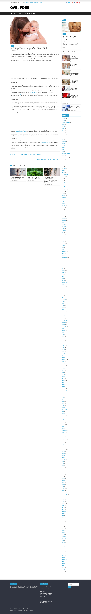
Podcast (63, 424)
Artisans (63, 143)
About (34, 13)
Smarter (63, 490)
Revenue (63, 453)
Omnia (63, 405)
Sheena (63, 480)
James (63, 334)
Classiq (63, 207)
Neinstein (63, 388)
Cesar (63, 201)
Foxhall (63, 284)
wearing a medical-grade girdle (24, 94)
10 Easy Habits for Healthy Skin (74, 65)
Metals (63, 367)
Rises (63, 457)
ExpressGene (64, 257)
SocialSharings (64, 494)
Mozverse (64, 382)
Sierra (63, 482)
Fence (63, 266)
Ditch (63, 247)
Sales (63, 465)
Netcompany (64, 390)
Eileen (63, 249)
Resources (64, 449)
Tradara (63, 534)
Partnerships (64, 409)
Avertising (63, 147)
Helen (63, 309)
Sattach (63, 469)
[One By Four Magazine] (11, 13)
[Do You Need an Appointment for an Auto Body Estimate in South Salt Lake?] (66, 93)
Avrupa (63, 149)
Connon (63, 216)
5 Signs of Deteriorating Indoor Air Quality (17, 178)
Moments (63, 376)
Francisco (63, 286)
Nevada (63, 392)
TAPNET (63, 521)
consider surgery (34, 92)
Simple (63, 488)
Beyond (63, 160)
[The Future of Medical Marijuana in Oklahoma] (35, 168)
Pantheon (63, 407)
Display (63, 245)
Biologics (63, 164)
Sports (63, 501)
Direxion (63, 243)
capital (63, 193)
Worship (63, 569)
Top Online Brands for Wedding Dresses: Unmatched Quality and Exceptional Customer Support (50, 180)
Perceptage (64, 415)
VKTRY (63, 555)
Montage (63, 380)
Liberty (63, 351)
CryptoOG (64, 230)
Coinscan (63, 212)
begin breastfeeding (21, 131)
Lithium (63, 353)
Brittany (63, 182)
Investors (63, 330)
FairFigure (64, 259)
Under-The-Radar (65, 544)
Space (63, 497)
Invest (63, 328)
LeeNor (63, 349)
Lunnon (63, 357)
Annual (63, 135)
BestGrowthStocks (65, 157)
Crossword (64, 226)
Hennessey (64, 311)
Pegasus (63, 413)
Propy (63, 444)
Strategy (63, 509)
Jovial (63, 338)
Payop (63, 411)
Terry (63, 526)
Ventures (63, 551)
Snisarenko (64, 492)
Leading (63, 347)
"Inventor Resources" (66, 122)
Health (63, 305)
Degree (63, 236)
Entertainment (66, 434)
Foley (63, 278)
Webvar (63, 561)
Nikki (63, 399)
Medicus (63, 365)
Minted (63, 370)
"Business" (64, 118)
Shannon (63, 478)
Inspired (63, 318)
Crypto (63, 228)
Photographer (64, 420)
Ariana (63, 139)
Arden (63, 137)
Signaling (63, 484)
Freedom (63, 288)
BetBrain (63, 159)
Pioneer (63, 422)
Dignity (63, 241)
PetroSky (63, 417)
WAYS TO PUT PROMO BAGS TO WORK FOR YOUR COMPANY (27, 154)
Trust (63, 540)
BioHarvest (64, 162)
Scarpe (63, 472)
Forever (63, 280)
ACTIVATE (64, 126)
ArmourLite (64, 141)
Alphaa (63, 132)
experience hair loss (45, 142)
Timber (63, 530)
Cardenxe (63, 195)
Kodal (63, 340)
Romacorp (64, 459)
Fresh (63, 290)
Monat (63, 378)
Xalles (63, 571)
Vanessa (63, 548)
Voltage (63, 557)
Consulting (64, 218)
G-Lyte (63, 291)
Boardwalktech (65, 174)
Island (63, 332)
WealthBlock (64, 559)
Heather (63, 307)
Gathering (63, 293)
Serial (63, 476)
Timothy (63, 532)
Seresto (63, 474)
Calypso (63, 191)
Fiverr (63, 274)
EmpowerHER (64, 251)
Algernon (63, 130)
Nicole (63, 397)
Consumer (64, 220)
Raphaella (63, 445)
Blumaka (63, 172)
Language (64, 343)
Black (63, 166)
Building (63, 186)
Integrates (64, 322)
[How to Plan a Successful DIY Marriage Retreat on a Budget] (66, 55)
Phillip (63, 419)
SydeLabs (63, 519)
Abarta (63, 124)
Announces (64, 134)
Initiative (63, 316)
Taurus (63, 522)
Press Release (64, 430)
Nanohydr (64, 386)
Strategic (63, 507)
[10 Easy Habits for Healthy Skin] (66, 63)
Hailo (63, 303)
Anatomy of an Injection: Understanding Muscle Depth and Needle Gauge (38, 2)
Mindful (63, 368)
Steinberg (63, 503)
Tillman (63, 528)
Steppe (63, 505)
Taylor (63, 524)
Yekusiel (63, 573)
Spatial (63, 499)
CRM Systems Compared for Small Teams (71, 51)
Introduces (64, 326)
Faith (63, 261)
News (13, 46)
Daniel (63, 232)
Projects (16, 13)
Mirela (63, 372)
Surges (63, 517)
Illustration (65, 437)
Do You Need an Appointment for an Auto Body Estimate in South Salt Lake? (74, 95)
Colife (63, 214)
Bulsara (63, 187)
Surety (63, 515)
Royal (63, 461)
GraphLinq (64, 299)
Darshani (63, 234)
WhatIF (63, 565)
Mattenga (63, 363)
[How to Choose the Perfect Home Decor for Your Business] (66, 79)
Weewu (63, 563)
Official (63, 403)
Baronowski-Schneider (66, 153)
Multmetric (64, 384)
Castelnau (64, 197)
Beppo (63, 155)
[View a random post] (79, 13)
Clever (63, 209)
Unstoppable (64, 546)
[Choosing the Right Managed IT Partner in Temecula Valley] (66, 86)
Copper (63, 222)
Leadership (64, 345)
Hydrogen (63, 315)
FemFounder (64, 264)
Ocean (63, 401)
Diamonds (64, 238)
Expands (63, 255)
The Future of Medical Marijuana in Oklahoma (34, 178)
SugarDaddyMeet (65, 511)
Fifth (62, 268)
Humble (63, 313)
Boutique (63, 176)
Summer (63, 513)
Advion (63, 128)
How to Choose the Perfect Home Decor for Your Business (74, 81)
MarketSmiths (64, 359)
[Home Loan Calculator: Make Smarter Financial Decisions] (66, 106)
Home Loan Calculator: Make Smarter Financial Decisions (75, 108)
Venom (63, 549)
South (63, 496)
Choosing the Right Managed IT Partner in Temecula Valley (74, 88)
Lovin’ (63, 355)
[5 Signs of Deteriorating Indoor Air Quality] (18, 168)
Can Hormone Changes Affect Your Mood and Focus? (70, 37)
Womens (63, 567)
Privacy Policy (28, 13)
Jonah (63, 336)
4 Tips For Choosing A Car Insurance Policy (48, 159)
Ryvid (63, 463)
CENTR (63, 199)
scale (63, 471)
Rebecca (63, 447)
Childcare (63, 205)
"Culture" (63, 120)
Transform (64, 538)
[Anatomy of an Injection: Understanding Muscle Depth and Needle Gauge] (66, 70)
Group (63, 301)
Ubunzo (63, 542)
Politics (63, 426)
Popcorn (63, 428)
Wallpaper (65, 439)
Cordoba (63, 224)
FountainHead (64, 282)
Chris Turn (73, 41)
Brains (63, 178)
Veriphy (63, 553)
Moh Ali (22, 50)
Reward (63, 455)
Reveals (63, 451)
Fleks (63, 276)
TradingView (64, 536)
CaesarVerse (64, 189)
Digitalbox (64, 239)
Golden (63, 297)
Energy (63, 253)
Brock (63, 184)
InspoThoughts (65, 320)
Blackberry (64, 168)
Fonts (64, 436)
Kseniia (63, 341)
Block (63, 170)
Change (63, 203)
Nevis (63, 393)
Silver (63, 486)
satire (63, 467)
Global (63, 295)
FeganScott (64, 263)
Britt (62, 180)
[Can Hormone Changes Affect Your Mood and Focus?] (71, 22)
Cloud (63, 211)
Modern (63, 374)
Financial (63, 270)
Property (63, 442)
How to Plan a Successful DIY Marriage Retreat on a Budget (74, 58)
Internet (63, 324)
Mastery (63, 361)
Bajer (63, 151)
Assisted (63, 145)
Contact (21, 13)
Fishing (63, 272)
